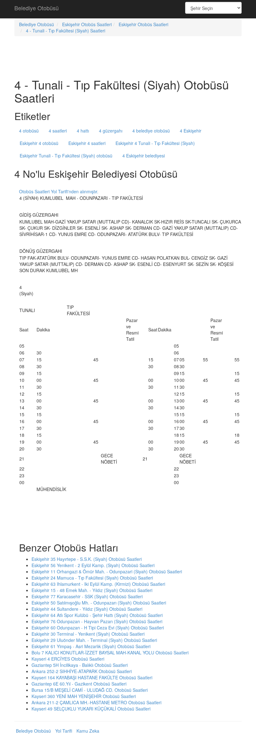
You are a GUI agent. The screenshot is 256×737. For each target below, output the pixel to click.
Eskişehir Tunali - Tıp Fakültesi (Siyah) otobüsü (66, 155)
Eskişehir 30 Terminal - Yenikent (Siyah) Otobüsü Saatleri (88, 634)
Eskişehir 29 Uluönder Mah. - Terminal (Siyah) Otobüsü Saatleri (94, 640)
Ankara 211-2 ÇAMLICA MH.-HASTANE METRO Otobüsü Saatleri (96, 702)
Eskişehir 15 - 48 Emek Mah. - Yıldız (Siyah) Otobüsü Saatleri (92, 590)
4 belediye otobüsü (151, 131)
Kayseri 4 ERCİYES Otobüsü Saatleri (68, 659)
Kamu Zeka (87, 731)
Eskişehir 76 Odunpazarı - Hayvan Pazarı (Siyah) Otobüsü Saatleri (97, 621)
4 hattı (83, 131)
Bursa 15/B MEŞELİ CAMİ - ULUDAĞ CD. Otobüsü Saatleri (90, 690)
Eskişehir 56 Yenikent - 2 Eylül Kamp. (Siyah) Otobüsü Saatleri (93, 565)
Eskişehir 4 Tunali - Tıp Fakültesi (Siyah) (155, 143)
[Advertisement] (128, 9)
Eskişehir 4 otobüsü (39, 143)
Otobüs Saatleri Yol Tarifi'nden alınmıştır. (58, 191)
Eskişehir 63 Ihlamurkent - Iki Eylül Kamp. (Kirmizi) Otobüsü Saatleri (98, 584)
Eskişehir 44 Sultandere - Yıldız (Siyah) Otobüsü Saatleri (87, 609)
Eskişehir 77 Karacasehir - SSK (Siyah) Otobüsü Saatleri (87, 596)
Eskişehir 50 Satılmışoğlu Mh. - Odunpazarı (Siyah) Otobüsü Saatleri (99, 603)
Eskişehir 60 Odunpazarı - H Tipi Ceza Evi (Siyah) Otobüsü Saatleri (98, 627)
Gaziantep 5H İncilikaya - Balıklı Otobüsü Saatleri (80, 665)
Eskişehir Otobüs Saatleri (87, 24)
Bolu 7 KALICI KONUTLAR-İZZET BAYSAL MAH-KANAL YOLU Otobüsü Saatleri (110, 652)
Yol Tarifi (63, 731)
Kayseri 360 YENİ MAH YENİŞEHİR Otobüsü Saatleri (84, 696)
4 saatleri (58, 131)
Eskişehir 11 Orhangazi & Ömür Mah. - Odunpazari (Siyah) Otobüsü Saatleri (107, 571)
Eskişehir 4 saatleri (87, 143)
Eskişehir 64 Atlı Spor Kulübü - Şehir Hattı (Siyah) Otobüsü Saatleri (97, 615)
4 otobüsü (29, 131)
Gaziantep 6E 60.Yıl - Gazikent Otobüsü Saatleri (79, 684)
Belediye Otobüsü (36, 8)
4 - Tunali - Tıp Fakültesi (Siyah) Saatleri (65, 30)
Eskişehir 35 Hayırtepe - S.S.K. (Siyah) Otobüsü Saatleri (87, 559)
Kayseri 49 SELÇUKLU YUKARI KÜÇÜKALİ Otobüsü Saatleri (91, 709)
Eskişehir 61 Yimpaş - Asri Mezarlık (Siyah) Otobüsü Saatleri (91, 646)
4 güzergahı (110, 131)
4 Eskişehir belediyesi (143, 155)
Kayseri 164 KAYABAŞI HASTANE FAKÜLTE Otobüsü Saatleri (92, 677)
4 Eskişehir (190, 131)
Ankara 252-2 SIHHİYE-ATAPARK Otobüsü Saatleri (82, 671)
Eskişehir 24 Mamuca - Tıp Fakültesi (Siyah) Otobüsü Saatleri (92, 578)
